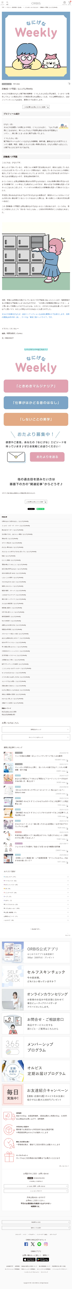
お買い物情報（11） (11, 912)
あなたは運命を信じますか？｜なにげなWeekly (16, 638)
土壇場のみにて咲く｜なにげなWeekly (13, 660)
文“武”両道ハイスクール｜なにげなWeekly (14, 655)
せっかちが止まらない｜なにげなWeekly (14, 673)
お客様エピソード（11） (11, 916)
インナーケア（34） (11, 892)
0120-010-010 (39, 1178)
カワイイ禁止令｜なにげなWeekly (12, 543)
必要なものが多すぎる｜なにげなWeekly (14, 625)
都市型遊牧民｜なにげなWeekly (11, 616)
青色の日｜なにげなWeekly (10, 538)
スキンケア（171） (11, 877)
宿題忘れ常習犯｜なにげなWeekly (12, 629)
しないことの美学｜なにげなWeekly (12, 577)
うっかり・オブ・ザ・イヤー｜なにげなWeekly (16, 525)
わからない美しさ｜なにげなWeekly (12, 698)
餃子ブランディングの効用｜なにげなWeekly (15, 664)
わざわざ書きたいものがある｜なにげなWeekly (16, 690)
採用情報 (17, 1266)
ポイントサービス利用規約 (44, 1269)
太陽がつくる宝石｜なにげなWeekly (12, 703)
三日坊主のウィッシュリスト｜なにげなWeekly (16, 651)
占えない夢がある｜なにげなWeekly (12, 547)
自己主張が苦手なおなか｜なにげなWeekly (14, 569)
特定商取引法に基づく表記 (59, 1266)
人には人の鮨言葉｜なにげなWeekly (12, 603)
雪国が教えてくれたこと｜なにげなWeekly (14, 564)
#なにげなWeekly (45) (8, 714)
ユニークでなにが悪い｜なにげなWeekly (14, 681)
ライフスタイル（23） (12, 904)
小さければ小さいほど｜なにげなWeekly (14, 582)
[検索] (7, 2)
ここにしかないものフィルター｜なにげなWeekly (16, 668)
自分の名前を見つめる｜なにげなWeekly (14, 573)
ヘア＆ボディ (31, 1234)
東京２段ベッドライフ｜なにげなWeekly (14, 599)
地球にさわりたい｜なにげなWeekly (12, 586)
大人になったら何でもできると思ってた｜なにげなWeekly (19, 551)
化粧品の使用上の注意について (29, 1266)
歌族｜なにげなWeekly (8, 556)
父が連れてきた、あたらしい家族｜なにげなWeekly (17, 534)
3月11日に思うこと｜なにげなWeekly (13, 612)
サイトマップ (44, 1272)
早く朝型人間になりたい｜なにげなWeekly (14, 647)
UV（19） (8, 888)
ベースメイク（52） (11, 881)
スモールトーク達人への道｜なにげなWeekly (15, 634)
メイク (24, 1234)
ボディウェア (53, 1234)
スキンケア (18, 1234)
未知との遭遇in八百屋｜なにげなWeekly (14, 694)
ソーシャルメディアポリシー (59, 1269)
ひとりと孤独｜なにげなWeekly (11, 560)
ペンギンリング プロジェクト (31, 1272)
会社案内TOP (9, 1266)
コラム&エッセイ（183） (12, 908)
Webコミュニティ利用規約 (28, 1269)
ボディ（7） (9, 900)
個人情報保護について (44, 1266)
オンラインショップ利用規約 (12, 1269)
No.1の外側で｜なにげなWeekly (11, 621)
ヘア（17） (8, 896)
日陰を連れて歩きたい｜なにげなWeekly (14, 686)
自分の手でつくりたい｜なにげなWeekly (14, 642)
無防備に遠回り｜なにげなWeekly (12, 608)
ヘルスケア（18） (9, 920)
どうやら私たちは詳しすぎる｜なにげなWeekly (16, 677)
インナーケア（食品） (42, 1234)
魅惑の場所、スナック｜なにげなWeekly (14, 590)
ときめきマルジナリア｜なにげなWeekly (14, 595)
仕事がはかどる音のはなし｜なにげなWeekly (15, 521)
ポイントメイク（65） (12, 885)
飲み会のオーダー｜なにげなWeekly (12, 530)
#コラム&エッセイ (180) (9, 711)
